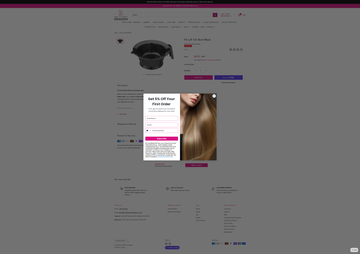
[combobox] (149, 130)
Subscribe (161, 138)
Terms (171, 157)
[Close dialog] (214, 96)
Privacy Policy (162, 157)
